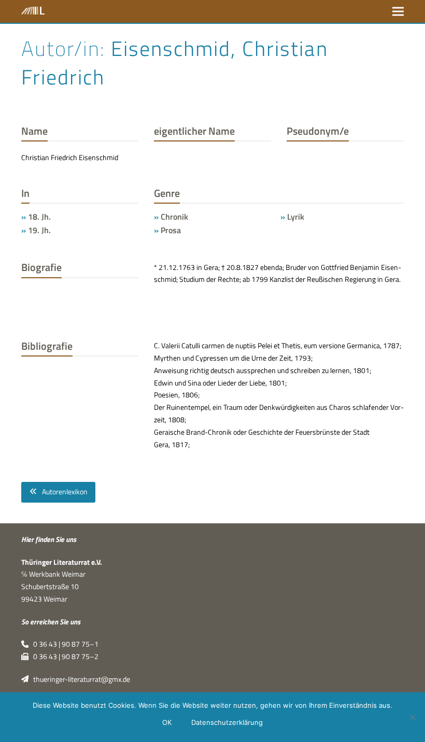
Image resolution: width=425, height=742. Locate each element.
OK (167, 722)
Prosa (171, 230)
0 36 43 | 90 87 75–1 (63, 644)
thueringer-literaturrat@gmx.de (79, 679)
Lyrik (295, 216)
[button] (398, 11)
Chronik (174, 216)
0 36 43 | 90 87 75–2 (63, 656)
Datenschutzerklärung (227, 722)
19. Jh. (39, 230)
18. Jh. (39, 216)
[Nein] (412, 717)
